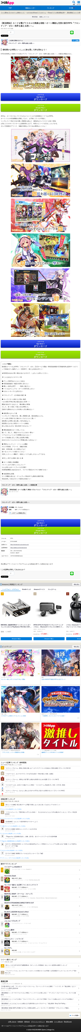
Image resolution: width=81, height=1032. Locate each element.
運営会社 (27, 1022)
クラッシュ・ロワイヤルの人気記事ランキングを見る (15, 858)
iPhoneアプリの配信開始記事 (56, 12)
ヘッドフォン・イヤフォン (10, 589)
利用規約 (20, 1022)
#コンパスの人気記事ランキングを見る (11, 809)
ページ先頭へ (75, 1015)
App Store (40, 97)
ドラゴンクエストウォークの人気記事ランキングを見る (16, 818)
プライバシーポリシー (38, 1022)
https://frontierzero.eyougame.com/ (19, 544)
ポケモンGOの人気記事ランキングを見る (12, 850)
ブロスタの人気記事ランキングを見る (11, 833)
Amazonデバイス (39, 589)
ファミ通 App (7, 3)
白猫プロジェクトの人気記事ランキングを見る (13, 826)
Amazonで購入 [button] (16, 639)
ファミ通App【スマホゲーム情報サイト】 (13, 12)
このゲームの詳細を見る (18, 513)
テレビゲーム (52, 589)
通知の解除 (49, 1022)
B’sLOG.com (68, 1022)
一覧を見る (76, 584)
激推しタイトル (44, 17)
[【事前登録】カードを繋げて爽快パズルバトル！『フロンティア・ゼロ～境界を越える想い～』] (36, 495)
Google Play (40, 108)
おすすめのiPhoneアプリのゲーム (36, 12)
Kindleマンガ (26, 589)
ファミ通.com (58, 1022)
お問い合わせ (12, 1022)
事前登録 (35, 17)
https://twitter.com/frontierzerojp (18, 547)
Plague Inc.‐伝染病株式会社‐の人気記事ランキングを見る (15, 841)
